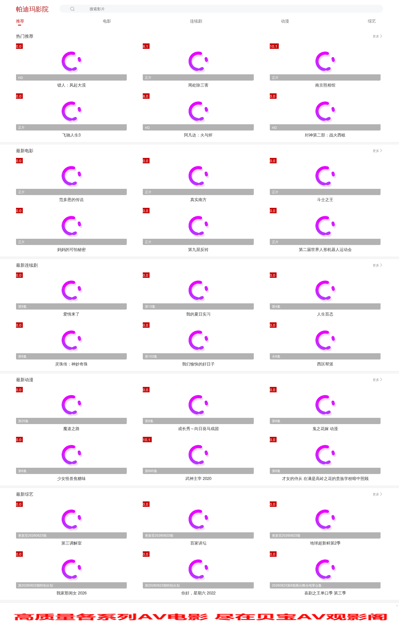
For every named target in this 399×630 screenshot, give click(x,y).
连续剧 (196, 21)
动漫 (285, 21)
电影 (107, 21)
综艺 (372, 21)
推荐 (20, 21)
